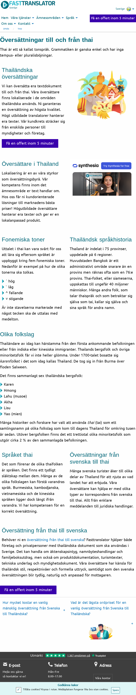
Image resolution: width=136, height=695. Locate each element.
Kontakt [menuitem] (24, 23)
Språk (6, 29)
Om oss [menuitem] (7, 23)
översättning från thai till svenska (55, 540)
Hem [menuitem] (4, 18)
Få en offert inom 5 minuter (113, 18)
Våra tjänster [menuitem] (21, 18)
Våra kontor (102, 678)
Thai (20, 29)
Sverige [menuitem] (120, 8)
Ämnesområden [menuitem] (48, 18)
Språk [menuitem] (70, 18)
